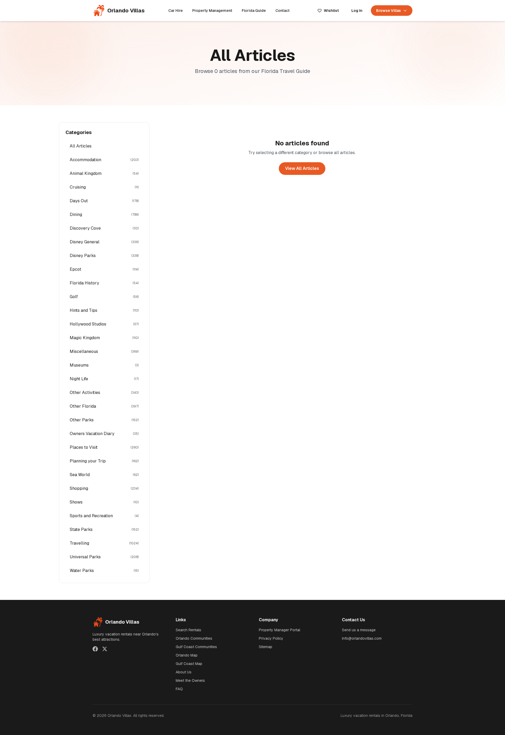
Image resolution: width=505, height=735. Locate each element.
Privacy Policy (271, 638)
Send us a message (359, 630)
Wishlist (331, 10)
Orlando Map (187, 655)
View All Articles (302, 168)
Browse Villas (388, 10)
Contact (282, 10)
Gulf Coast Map (189, 663)
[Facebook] (95, 649)
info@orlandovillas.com (362, 638)
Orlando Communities (194, 638)
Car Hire (175, 10)
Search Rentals (188, 630)
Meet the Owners (190, 680)
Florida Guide (254, 10)
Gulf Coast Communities (196, 646)
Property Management (212, 10)
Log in (356, 10)
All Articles (81, 146)
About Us (183, 672)
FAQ (179, 689)
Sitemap (265, 646)
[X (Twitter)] (104, 649)
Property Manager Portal (279, 630)
